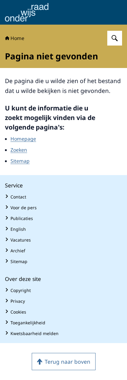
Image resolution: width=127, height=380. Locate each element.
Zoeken (18, 149)
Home (17, 38)
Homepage (23, 138)
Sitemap (20, 161)
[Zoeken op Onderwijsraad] (114, 38)
